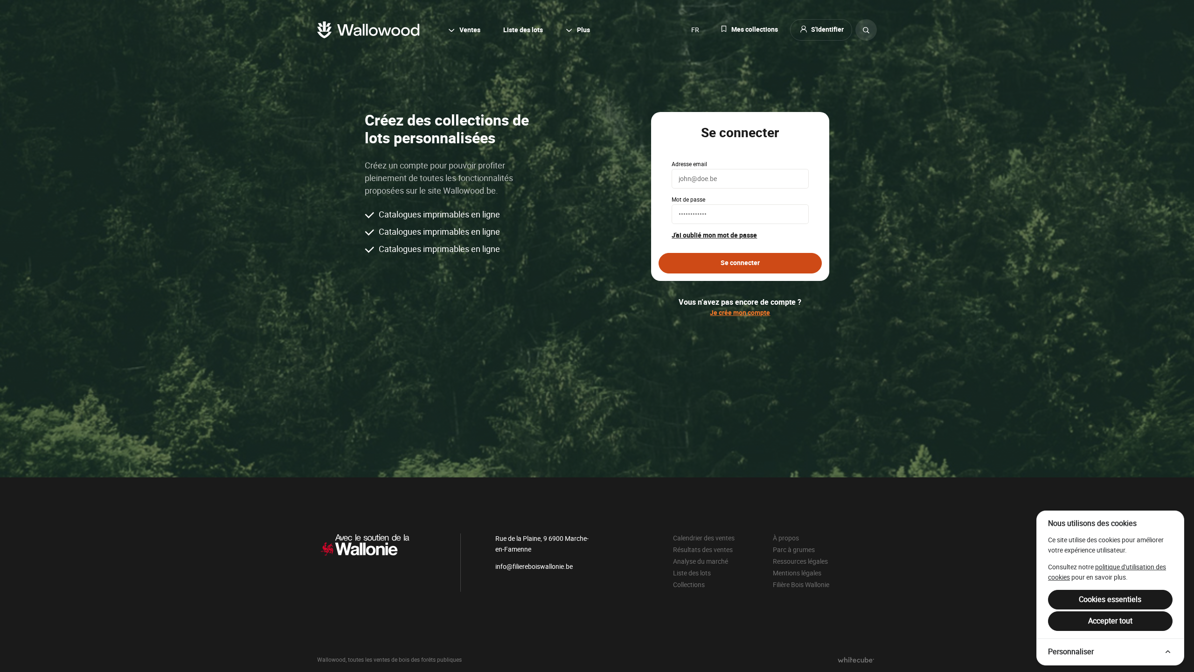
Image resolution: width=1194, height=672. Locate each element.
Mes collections (754, 30)
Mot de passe (688, 200)
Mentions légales (797, 573)
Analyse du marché (700, 561)
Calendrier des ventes (704, 538)
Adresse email (689, 164)
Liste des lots (523, 30)
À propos (786, 538)
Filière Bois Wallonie (801, 584)
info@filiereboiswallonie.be (534, 566)
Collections (689, 584)
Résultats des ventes (703, 549)
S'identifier (827, 30)
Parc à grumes (794, 549)
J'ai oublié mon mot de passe (714, 235)
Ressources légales (800, 561)
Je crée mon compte (740, 313)
